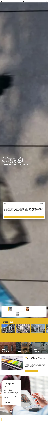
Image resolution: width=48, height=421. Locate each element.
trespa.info (11, 392)
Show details (40, 214)
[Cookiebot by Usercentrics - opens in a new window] (40, 203)
